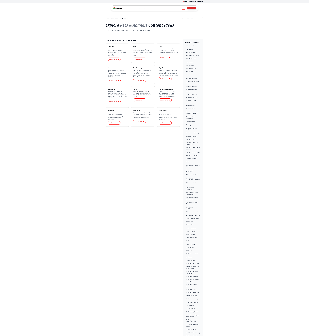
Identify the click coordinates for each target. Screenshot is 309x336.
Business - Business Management (191, 90)
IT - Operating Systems (192, 312)
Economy (188, 125)
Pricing (159, 8)
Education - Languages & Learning (193, 148)
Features (153, 8)
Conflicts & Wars (190, 121)
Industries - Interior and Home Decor (192, 280)
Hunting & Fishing (191, 260)
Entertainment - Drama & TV (193, 183)
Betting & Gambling (191, 78)
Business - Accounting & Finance (192, 82)
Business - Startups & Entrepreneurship (192, 112)
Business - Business (191, 86)
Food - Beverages (190, 244)
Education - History (191, 139)
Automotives (189, 75)
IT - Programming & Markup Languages (191, 320)
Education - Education (192, 136)
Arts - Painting (190, 65)
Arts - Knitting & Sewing (192, 55)
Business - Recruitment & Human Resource (193, 104)
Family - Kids (189, 221)
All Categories (114, 18)
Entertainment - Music (192, 212)
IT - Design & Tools (191, 308)
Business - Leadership (192, 97)
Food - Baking (189, 241)
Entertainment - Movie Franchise (192, 203)
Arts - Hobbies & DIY (191, 52)
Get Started (191, 8)
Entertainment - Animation (190, 170)
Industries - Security (191, 295)
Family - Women (190, 234)
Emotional (188, 162)
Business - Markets (191, 100)
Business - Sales (190, 109)
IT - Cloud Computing (192, 299)
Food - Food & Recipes (192, 254)
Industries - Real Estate (192, 292)
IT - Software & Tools (191, 329)
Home (138, 8)
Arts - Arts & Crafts (191, 46)
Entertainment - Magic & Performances (192, 193)
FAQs (165, 8)
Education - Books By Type (193, 133)
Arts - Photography (191, 68)
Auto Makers (189, 71)
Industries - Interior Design (191, 285)
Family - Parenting (191, 228)
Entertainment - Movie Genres (192, 207)
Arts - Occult (189, 62)
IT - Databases (190, 305)
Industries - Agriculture (192, 263)
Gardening (189, 257)
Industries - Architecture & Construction (192, 267)
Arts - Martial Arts (191, 59)
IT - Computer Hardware (192, 302)
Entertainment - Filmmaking (190, 188)
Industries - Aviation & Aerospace (192, 272)
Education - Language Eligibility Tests (192, 143)
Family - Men (189, 225)
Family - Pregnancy (191, 231)
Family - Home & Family (192, 218)
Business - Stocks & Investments (191, 117)
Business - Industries (191, 94)
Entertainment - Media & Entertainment (192, 198)
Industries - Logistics (191, 289)
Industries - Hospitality (192, 276)
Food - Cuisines (190, 247)
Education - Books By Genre (191, 128)
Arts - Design (189, 49)
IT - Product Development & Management (193, 315)
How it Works (146, 8)
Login (184, 8)
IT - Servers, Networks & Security (192, 325)
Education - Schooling (192, 155)
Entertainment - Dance (192, 175)
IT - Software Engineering (193, 333)
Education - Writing (191, 158)
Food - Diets (189, 250)
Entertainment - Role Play (193, 215)
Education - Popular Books (193, 152)
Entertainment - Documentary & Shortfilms (193, 178)
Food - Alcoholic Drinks (192, 237)
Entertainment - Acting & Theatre (192, 166)
